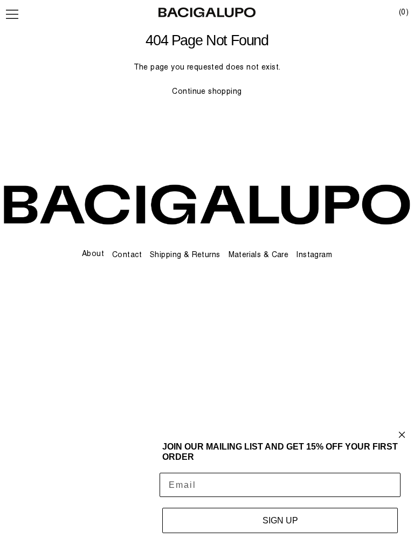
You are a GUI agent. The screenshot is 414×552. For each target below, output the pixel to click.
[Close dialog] (402, 434)
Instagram (314, 254)
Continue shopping (207, 91)
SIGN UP (280, 520)
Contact (127, 254)
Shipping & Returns (185, 254)
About (93, 253)
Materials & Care (259, 254)
